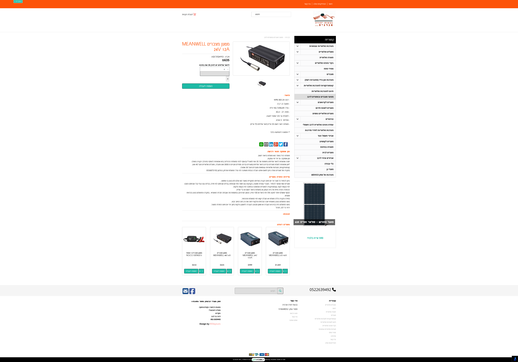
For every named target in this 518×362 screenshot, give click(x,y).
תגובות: (286, 214)
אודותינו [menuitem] (333, 336)
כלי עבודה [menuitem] (329, 163)
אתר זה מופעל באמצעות (259, 359)
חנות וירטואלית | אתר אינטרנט (242, 359)
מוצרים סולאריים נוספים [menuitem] (323, 113)
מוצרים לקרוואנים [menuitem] (325, 102)
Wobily (267, 359)
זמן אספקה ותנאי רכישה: (278, 151)
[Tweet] (281, 144)
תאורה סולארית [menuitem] (326, 57)
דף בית (287, 37)
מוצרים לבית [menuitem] (327, 152)
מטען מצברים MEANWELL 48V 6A (222, 254)
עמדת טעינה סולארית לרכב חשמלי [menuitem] (318, 124)
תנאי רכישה (293, 313)
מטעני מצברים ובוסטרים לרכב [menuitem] (320, 96)
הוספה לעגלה (275, 271)
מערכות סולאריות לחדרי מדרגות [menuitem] (319, 130)
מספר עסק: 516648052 (288, 309)
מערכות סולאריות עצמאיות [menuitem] (321, 46)
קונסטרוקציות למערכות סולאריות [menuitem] (318, 85)
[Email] (266, 144)
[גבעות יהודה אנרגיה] (324, 20)
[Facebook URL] (192, 293)
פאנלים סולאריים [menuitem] (326, 51)
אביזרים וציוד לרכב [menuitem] (325, 158)
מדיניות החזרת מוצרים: (279, 177)
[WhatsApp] (261, 144)
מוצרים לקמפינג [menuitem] (326, 141)
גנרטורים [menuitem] (329, 119)
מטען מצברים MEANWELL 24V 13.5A (250, 255)
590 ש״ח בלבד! (315, 238)
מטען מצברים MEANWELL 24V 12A (205, 47)
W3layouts (215, 323)
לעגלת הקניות (187, 14)
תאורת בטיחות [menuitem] (326, 147)
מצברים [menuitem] (330, 74)
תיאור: (287, 95)
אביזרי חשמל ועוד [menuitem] (325, 135)
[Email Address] (185, 293)
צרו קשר (293, 301)
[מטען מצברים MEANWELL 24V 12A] (261, 84)
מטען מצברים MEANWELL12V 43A (278, 254)
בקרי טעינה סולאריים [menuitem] (324, 63)
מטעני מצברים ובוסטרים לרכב (273, 37)
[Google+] (276, 144)
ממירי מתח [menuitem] (328, 68)
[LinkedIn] (271, 144)
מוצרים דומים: (283, 224)
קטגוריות (329, 39)
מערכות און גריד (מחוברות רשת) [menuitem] (319, 79)
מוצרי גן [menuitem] (330, 169)
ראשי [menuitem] (331, 4)
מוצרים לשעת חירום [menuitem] (324, 108)
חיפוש (257, 14)
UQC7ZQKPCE (217, 56)
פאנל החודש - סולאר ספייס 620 (314, 222)
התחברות (18, 1)
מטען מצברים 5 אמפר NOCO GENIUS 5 (194, 254)
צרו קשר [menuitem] (307, 4)
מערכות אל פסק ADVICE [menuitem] (322, 174)
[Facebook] (285, 144)
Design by (210, 323)
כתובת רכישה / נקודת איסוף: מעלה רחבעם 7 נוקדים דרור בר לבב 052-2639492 (210, 313)
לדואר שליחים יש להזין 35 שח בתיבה (214, 65)
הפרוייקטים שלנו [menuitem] (319, 4)
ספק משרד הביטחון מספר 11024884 (206, 301)
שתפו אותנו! (293, 320)
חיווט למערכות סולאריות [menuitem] (322, 91)
